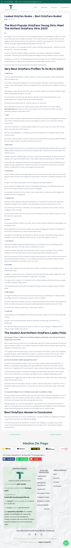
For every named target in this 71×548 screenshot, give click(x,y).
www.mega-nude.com (10, 109)
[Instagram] (41, 534)
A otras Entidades (43, 505)
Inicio (35, 7)
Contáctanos (57, 486)
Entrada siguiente (56, 434)
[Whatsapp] (30, 534)
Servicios (54, 7)
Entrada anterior (14, 434)
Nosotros (44, 7)
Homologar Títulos (43, 493)
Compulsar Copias (43, 497)
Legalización (41, 489)
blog (5, 19)
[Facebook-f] (35, 534)
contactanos (65, 7)
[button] (9, 459)
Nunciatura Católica (43, 501)
